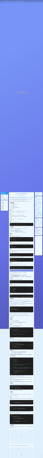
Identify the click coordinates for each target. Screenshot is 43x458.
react (39, 207)
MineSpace (37, 207)
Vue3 (38, 211)
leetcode (37, 206)
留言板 (40, 229)
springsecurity (38, 210)
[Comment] (41, 453)
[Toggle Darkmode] (41, 455)
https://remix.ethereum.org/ (18, 301)
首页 (2, 195)
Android (39, 198)
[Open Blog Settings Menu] (41, 456)
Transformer (37, 211)
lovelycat (37, 229)
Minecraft (39, 206)
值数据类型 (3, 202)
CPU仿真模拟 (37, 194)
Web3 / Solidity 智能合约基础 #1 (21, 193)
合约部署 (3, 208)
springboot (37, 209)
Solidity (37, 208)
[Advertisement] (39, 246)
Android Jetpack (38, 199)
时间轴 (2, 197)
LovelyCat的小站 (6, 1)
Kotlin (37, 205)
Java (39, 202)
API (40, 199)
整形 (3, 203)
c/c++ (39, 200)
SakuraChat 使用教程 (38, 225)
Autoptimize (37, 200)
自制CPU (38, 214)
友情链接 (3, 196)
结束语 (2, 209)
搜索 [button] (4, 198)
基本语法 (3, 207)
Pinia (38, 207)
